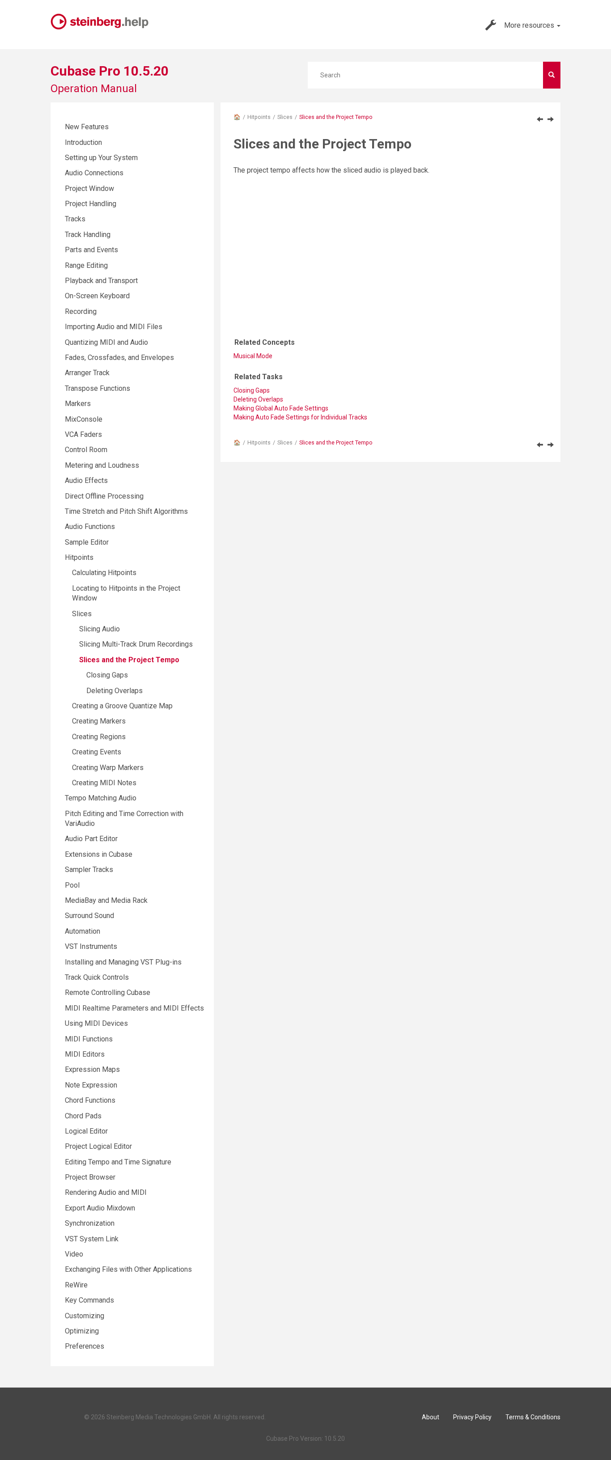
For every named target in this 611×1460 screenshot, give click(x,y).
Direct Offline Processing (104, 496)
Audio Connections (94, 173)
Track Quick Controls (97, 977)
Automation (82, 931)
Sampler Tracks (89, 869)
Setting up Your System (101, 157)
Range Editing (86, 265)
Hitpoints (259, 117)
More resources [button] (530, 25)
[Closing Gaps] (550, 119)
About (430, 1417)
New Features (87, 127)
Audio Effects (86, 480)
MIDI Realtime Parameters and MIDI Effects (134, 1008)
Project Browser (90, 1177)
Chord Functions (90, 1100)
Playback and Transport (101, 280)
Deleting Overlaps (114, 690)
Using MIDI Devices (96, 1023)
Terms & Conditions (532, 1417)
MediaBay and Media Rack (106, 900)
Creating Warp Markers (108, 767)
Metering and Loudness (102, 465)
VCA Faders (83, 434)
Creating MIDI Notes (104, 783)
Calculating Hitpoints (104, 572)
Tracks (75, 219)
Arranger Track (87, 372)
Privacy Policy (472, 1417)
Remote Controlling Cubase (107, 992)
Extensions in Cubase (98, 854)
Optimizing (82, 1331)
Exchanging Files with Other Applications (128, 1269)
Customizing (84, 1316)
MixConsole (83, 419)
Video (74, 1254)
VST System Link (92, 1239)
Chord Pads (83, 1116)
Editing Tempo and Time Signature (118, 1162)
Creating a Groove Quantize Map (122, 706)
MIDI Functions (89, 1039)
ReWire (76, 1285)
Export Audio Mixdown (100, 1208)
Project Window (89, 188)
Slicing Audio (99, 629)
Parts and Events (91, 249)
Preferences (84, 1346)
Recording (81, 311)
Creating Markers (99, 721)
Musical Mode (252, 356)
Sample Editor (87, 542)
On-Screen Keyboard (97, 296)
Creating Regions (99, 736)
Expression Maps (92, 1069)
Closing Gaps (107, 675)
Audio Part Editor (91, 838)
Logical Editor (86, 1131)
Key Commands (89, 1300)
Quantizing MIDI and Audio (106, 342)
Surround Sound (89, 915)
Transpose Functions (97, 388)
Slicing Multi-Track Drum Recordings (136, 644)
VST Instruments (91, 946)
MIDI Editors (85, 1054)
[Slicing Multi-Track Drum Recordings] (540, 119)
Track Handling (87, 234)
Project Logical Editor (98, 1146)
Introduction (83, 142)
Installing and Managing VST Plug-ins (123, 962)
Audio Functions (90, 526)
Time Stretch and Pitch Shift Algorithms (126, 511)
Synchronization (90, 1223)
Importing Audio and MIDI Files (113, 326)
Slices (285, 117)
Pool (72, 885)
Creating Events (96, 752)
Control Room (86, 449)
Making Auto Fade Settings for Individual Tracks (300, 417)
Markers (78, 403)
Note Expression (91, 1085)
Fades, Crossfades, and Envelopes (119, 357)
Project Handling (90, 203)
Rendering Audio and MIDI (106, 1192)
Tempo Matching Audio (100, 798)
